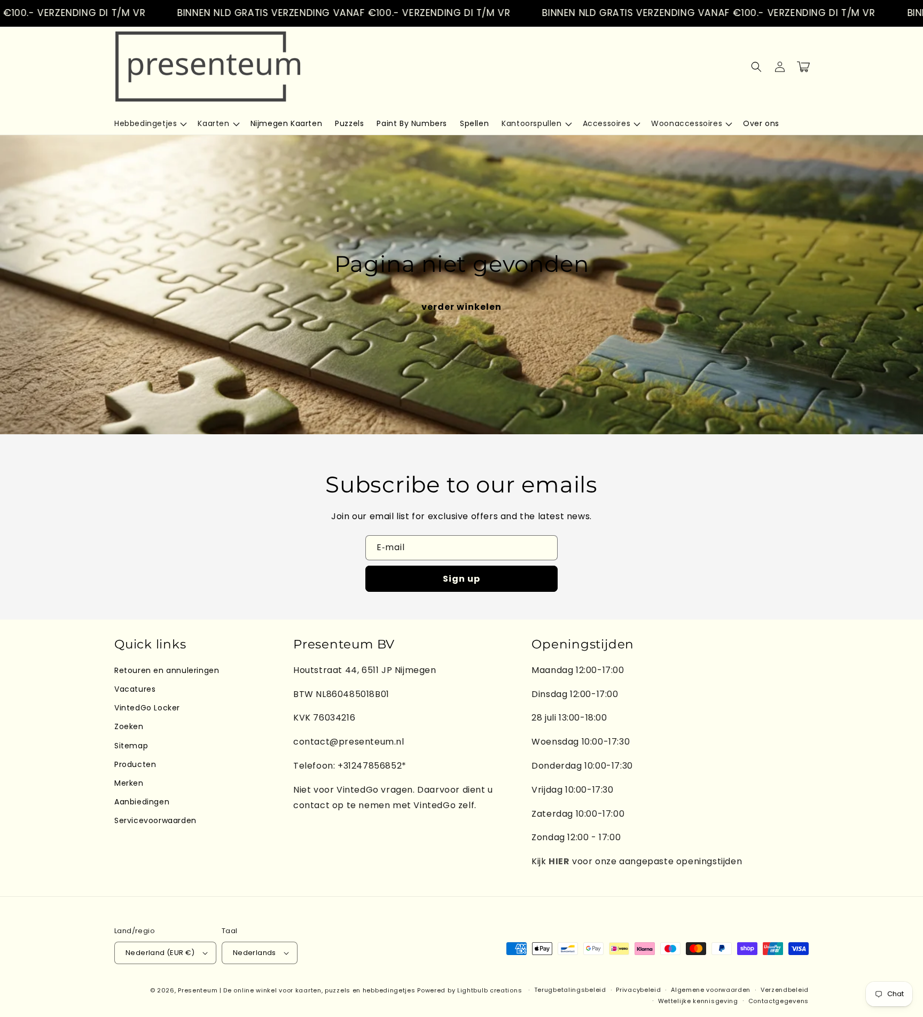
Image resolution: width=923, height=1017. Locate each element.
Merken (129, 783)
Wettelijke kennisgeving (698, 1001)
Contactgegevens (778, 1001)
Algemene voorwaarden (710, 989)
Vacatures (134, 689)
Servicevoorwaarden (155, 820)
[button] (149, 123)
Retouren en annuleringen (166, 670)
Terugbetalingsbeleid (570, 989)
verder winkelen (461, 307)
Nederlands (254, 953)
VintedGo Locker (147, 707)
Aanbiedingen (141, 801)
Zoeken (129, 726)
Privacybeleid (638, 989)
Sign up (461, 579)
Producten (135, 764)
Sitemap (131, 745)
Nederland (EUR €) (160, 953)
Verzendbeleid (785, 989)
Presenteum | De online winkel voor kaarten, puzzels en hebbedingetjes (296, 990)
